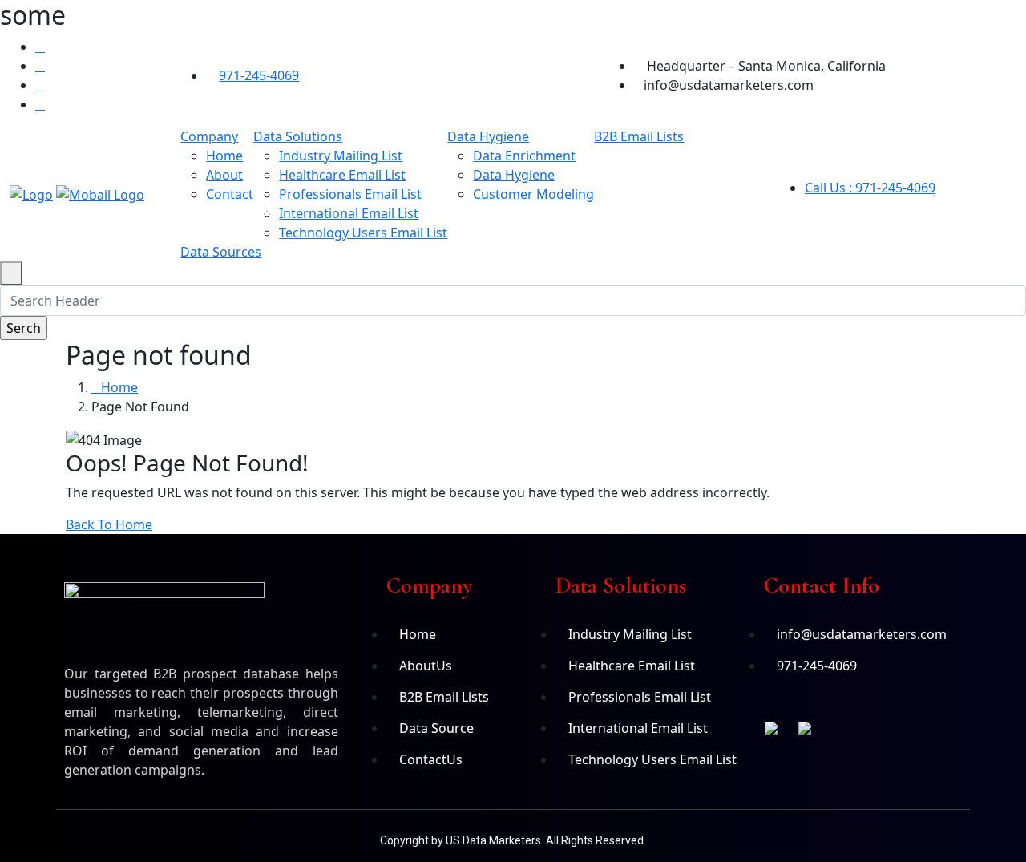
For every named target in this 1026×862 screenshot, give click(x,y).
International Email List (348, 213)
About (224, 175)
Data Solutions (297, 136)
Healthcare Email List (342, 175)
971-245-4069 (259, 75)
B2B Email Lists (639, 136)
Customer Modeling (533, 194)
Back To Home (109, 524)
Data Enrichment (524, 155)
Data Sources (220, 252)
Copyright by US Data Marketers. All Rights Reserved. (513, 840)
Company (209, 136)
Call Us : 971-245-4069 (870, 187)
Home (224, 155)
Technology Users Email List (363, 232)
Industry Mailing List (340, 155)
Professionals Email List (350, 194)
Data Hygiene (488, 136)
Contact (229, 194)
